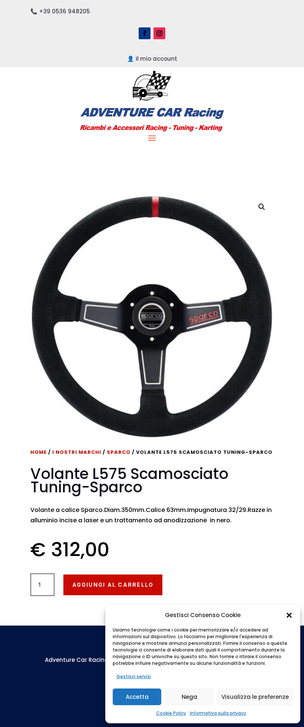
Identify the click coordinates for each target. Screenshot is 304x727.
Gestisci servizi (133, 676)
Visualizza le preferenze (255, 697)
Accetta (137, 697)
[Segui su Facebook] (145, 33)
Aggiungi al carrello (113, 585)
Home (38, 452)
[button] (289, 615)
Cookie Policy (171, 713)
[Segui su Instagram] (159, 33)
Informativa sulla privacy (218, 713)
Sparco (118, 452)
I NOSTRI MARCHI (76, 452)
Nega (189, 697)
